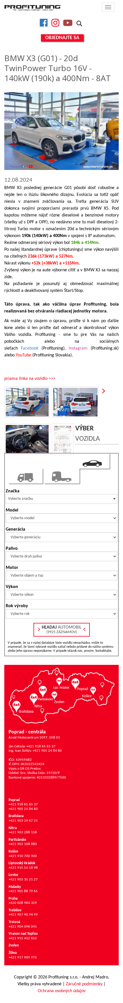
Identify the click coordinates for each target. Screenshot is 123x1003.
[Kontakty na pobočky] (61, 695)
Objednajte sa (62, 38)
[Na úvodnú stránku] (32, 7)
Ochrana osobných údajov (62, 991)
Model (12, 510)
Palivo (12, 548)
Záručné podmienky (84, 984)
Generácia (15, 529)
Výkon (12, 587)
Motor (12, 567)
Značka (12, 491)
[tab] (92, 461)
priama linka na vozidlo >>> (29, 378)
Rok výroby (17, 606)
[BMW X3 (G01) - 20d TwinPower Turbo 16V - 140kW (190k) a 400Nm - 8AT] (61, 131)
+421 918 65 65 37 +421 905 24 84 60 (23, 804)
